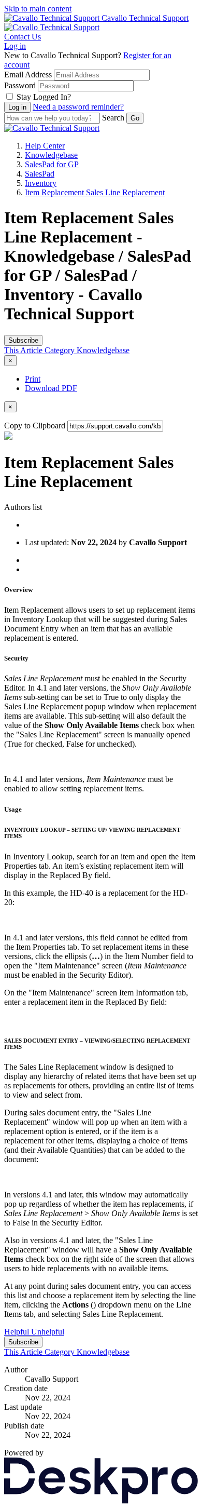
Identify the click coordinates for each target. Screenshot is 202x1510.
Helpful (17, 1331)
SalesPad (39, 173)
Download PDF (51, 388)
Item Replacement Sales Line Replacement (95, 192)
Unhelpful (47, 1331)
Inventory (40, 183)
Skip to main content (37, 8)
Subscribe (23, 340)
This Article (24, 350)
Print (32, 378)
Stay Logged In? (44, 96)
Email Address (28, 74)
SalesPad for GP (52, 164)
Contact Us (22, 36)
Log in (15, 46)
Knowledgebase (51, 155)
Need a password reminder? (78, 106)
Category (61, 350)
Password (20, 85)
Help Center (45, 145)
